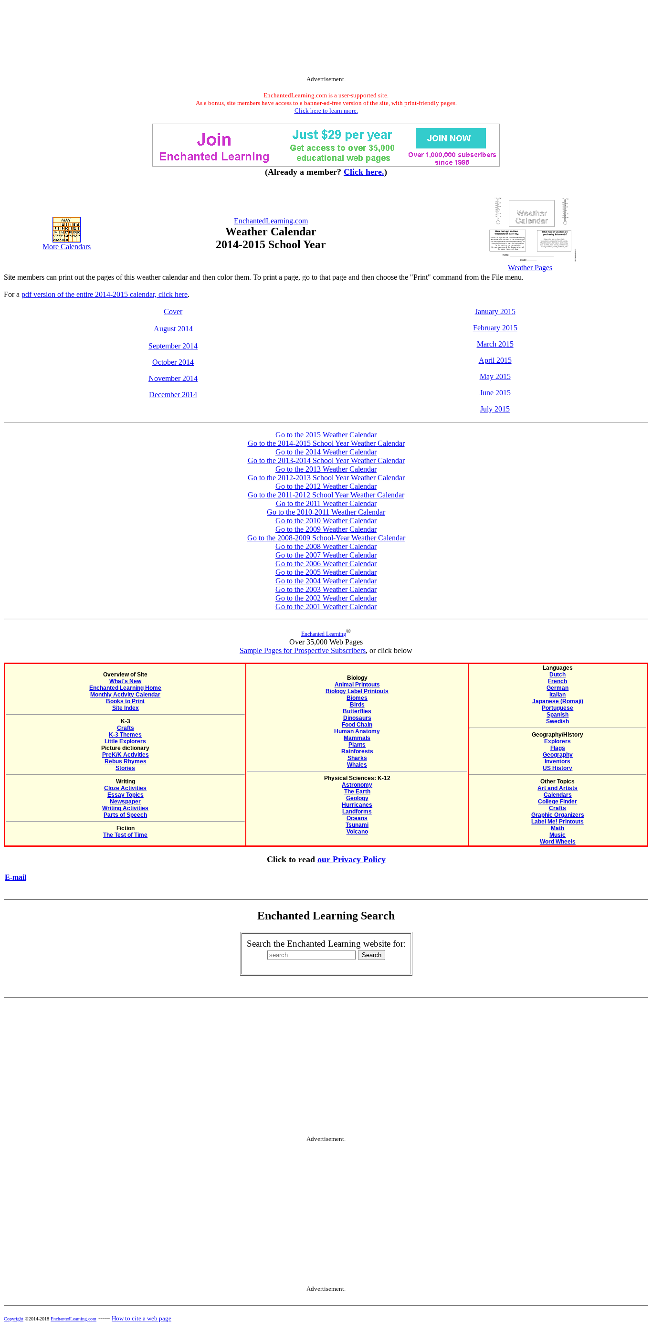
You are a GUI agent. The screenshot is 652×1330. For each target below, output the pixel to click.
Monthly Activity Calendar (125, 694)
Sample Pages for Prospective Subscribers (303, 650)
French (557, 681)
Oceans (357, 818)
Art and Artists (557, 788)
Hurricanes (357, 805)
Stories (125, 768)
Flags (557, 748)
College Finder (557, 801)
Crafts (125, 728)
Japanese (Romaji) (557, 701)
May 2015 (495, 376)
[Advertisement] (326, 39)
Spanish (557, 714)
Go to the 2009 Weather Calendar (326, 529)
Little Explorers (125, 741)
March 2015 (495, 344)
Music (557, 835)
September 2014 (173, 346)
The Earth (357, 791)
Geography (558, 754)
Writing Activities (125, 808)
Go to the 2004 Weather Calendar (326, 581)
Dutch (557, 674)
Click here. (364, 172)
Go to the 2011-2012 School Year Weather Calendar (326, 495)
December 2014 (173, 395)
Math (557, 828)
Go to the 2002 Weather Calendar (326, 598)
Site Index (125, 708)
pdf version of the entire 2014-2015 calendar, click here (104, 294)
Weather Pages (530, 268)
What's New (125, 681)
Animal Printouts (357, 684)
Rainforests (357, 751)
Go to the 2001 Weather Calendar (326, 606)
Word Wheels (558, 841)
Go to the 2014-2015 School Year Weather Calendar (326, 443)
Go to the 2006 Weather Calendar (326, 563)
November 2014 (173, 378)
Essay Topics (125, 795)
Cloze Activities (125, 788)
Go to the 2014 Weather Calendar (326, 452)
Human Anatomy (357, 731)
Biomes (357, 698)
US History (557, 768)
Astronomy (357, 784)
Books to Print (125, 701)
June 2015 (495, 393)
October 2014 (173, 362)
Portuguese (557, 708)
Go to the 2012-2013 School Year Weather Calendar (326, 478)
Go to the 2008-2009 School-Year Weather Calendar (326, 538)
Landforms (357, 811)
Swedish (557, 721)
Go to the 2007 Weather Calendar (326, 555)
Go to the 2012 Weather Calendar (326, 486)
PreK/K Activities (125, 754)
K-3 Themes (125, 734)
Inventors (557, 761)
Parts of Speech (125, 815)
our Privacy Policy (351, 859)
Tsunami (357, 825)
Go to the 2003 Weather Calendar (326, 589)
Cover (173, 311)
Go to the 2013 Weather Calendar (326, 469)
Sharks (357, 758)
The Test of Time (125, 835)
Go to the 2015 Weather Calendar (326, 435)
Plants (357, 744)
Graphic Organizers (557, 815)
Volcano (357, 831)
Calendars (558, 795)
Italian (557, 694)
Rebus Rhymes (126, 761)
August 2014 (173, 329)
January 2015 (495, 311)
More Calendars (66, 247)
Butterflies (357, 711)
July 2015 (495, 409)
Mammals (357, 738)
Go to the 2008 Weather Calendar (326, 546)
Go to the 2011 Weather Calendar (326, 503)
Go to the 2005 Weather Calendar (326, 572)
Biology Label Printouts (357, 691)
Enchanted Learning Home (125, 688)
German (557, 688)
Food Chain (357, 724)
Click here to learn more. (326, 110)
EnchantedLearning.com (271, 221)
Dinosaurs (357, 718)
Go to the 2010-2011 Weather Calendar (326, 512)
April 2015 (495, 360)
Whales (357, 764)
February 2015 (495, 328)
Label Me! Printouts (557, 821)
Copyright (13, 1318)
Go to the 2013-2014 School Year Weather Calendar (326, 460)
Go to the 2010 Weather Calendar (326, 521)
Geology (357, 798)
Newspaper (125, 801)
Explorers (557, 741)
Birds (357, 704)
